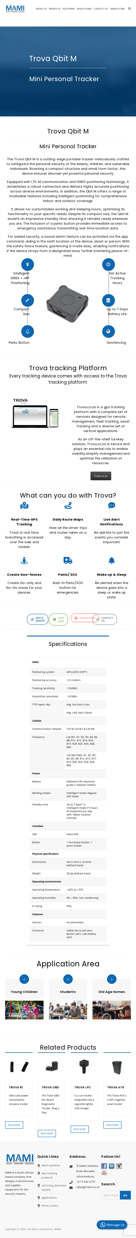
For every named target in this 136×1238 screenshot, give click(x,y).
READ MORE (14, 1124)
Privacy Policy (50, 1205)
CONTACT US (107, 619)
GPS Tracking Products (49, 1175)
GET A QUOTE (40, 619)
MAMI (57, 1229)
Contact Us (101, 8)
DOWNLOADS (87, 618)
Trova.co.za (100, 476)
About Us (41, 8)
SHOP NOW (61, 619)
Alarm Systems (51, 1165)
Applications (84, 8)
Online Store (117, 8)
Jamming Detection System (54, 1188)
